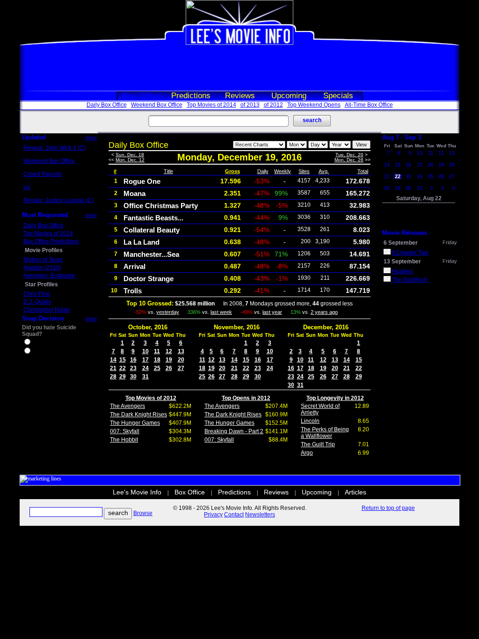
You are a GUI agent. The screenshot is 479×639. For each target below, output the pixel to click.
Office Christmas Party (160, 206)
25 (157, 368)
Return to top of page (388, 508)
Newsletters (260, 514)
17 (145, 359)
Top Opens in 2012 (246, 398)
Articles (355, 492)
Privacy (213, 514)
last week (221, 312)
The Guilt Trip (318, 444)
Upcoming (288, 95)
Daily (263, 171)
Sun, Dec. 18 (130, 154)
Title (168, 171)
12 (169, 351)
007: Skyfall (124, 431)
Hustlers (402, 271)
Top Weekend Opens (314, 105)
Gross (232, 171)
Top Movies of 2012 (150, 398)
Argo (307, 453)
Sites (304, 171)
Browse (142, 513)
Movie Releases (404, 232)
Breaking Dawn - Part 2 (233, 431)
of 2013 (250, 105)
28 (113, 376)
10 (145, 351)
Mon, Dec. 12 (130, 159)
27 (181, 368)
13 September (402, 261)
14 (113, 359)
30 (133, 376)
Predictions (190, 95)
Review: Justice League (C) (58, 200)
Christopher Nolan (46, 309)
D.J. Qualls (37, 301)
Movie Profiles (44, 250)
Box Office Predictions (51, 241)
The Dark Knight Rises (138, 414)
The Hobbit (124, 439)
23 (133, 368)
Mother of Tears (43, 259)
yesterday (167, 312)
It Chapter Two (410, 252)
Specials (338, 95)
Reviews (240, 95)
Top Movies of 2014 (211, 105)
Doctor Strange (148, 279)
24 (145, 368)
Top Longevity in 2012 (335, 398)
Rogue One (141, 181)
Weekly (282, 171)
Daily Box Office (107, 105)
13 (181, 351)
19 (169, 359)
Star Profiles (41, 284)
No (35, 352)
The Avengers (127, 406)
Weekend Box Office (156, 105)
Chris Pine (36, 293)
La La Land (141, 242)
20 (181, 359)
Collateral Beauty (151, 230)
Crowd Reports (42, 174)
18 (157, 359)
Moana (134, 193)
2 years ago (324, 312)
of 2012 (273, 105)
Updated (34, 137)
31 (145, 376)
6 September (401, 243)
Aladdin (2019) (42, 267)
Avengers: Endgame (49, 275)
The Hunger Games (135, 423)
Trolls (132, 291)
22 (122, 368)
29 (122, 376)
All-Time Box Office (369, 105)
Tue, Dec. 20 (349, 154)
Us (26, 187)
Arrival (134, 266)
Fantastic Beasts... (153, 218)
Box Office (141, 95)
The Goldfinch (410, 279)
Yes (36, 343)
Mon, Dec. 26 (348, 159)
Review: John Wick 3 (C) (54, 148)
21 (113, 368)
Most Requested (45, 214)
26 (169, 368)
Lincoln (310, 421)
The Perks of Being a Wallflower (325, 432)
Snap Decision (43, 318)
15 (122, 359)
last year (272, 312)
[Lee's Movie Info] (239, 43)
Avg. (324, 171)
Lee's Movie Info (137, 492)
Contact (234, 514)
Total (362, 171)
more (91, 137)
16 (133, 359)
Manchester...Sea (151, 254)
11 (157, 351)
